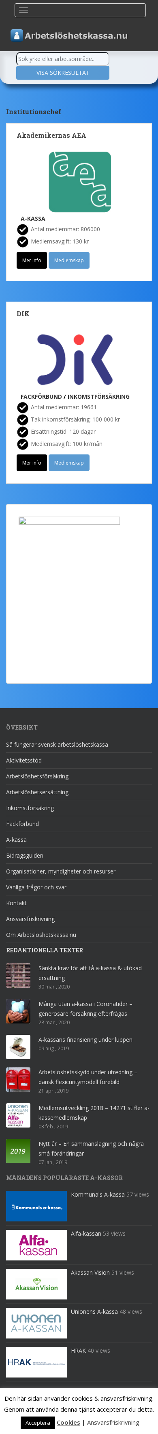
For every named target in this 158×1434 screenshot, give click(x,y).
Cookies (68, 1422)
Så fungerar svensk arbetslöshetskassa (57, 744)
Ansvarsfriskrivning (30, 919)
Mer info (31, 260)
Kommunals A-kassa (98, 1194)
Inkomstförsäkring (99, 396)
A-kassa (33, 218)
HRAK (78, 1350)
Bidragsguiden (24, 855)
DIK (23, 313)
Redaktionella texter (44, 950)
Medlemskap (69, 260)
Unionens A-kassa (94, 1311)
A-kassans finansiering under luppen (85, 1039)
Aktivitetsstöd (24, 760)
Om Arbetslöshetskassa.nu (41, 935)
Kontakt (16, 903)
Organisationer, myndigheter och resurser (60, 871)
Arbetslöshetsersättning (37, 792)
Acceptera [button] (38, 1422)
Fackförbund (41, 396)
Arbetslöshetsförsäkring (37, 776)
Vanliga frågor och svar (36, 887)
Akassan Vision (90, 1272)
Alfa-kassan (86, 1233)
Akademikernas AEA (51, 135)
